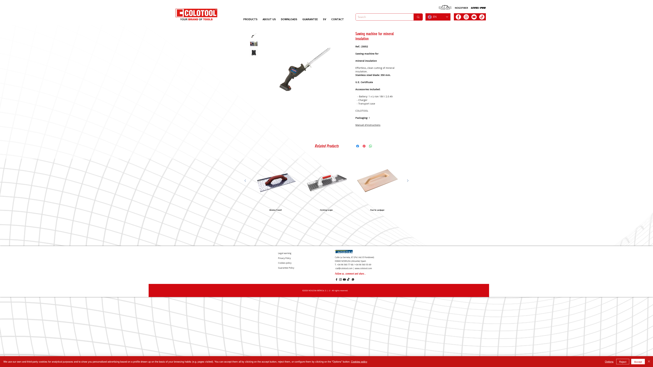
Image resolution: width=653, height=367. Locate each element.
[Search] (418, 17)
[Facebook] (336, 279)
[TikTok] (481, 17)
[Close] (649, 361)
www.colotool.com (363, 268)
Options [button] (609, 361)
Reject (622, 361)
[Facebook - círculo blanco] (458, 17)
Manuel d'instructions (367, 125)
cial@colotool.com (344, 268)
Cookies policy (359, 361)
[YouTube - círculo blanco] (474, 17)
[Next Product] (408, 181)
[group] (326, 183)
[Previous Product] (245, 181)
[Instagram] (340, 279)
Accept (638, 361)
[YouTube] (344, 279)
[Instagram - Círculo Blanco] (466, 17)
